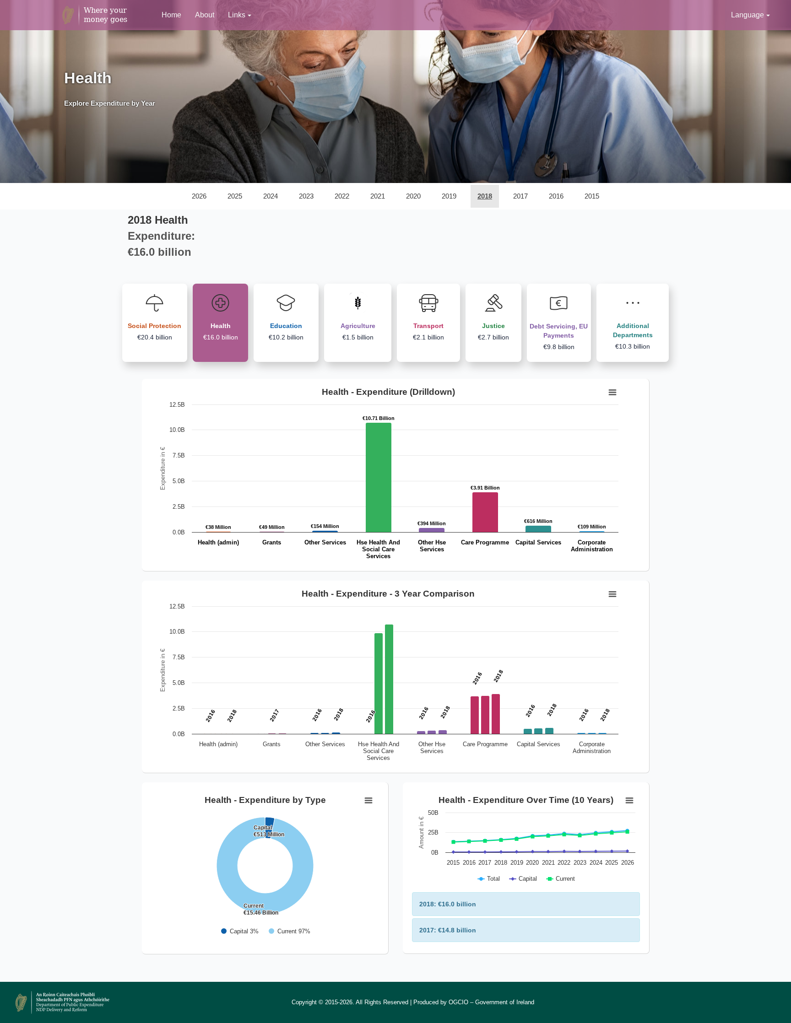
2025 (235, 196)
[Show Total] (489, 878)
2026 (199, 196)
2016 (556, 196)
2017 (520, 196)
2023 (306, 196)
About (204, 15)
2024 (270, 196)
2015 (592, 196)
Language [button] (747, 15)
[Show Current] (289, 931)
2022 (342, 196)
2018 (484, 196)
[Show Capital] (240, 931)
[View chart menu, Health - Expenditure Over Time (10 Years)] (629, 800)
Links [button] (236, 15)
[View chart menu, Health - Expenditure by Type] (368, 800)
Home (171, 15)
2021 (377, 196)
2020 (413, 196)
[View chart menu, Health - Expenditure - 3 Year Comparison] (612, 594)
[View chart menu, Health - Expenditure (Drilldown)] (612, 392)
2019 (449, 196)
